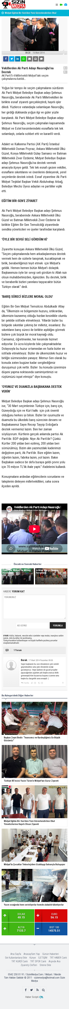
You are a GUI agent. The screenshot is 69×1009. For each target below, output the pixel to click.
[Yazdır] (35, 58)
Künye (33, 957)
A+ (65, 67)
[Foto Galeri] (65, 5)
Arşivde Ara (54, 961)
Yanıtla (26, 683)
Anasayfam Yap (32, 953)
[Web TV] (61, 5)
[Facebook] (5, 58)
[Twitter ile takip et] (31, 990)
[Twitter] (11, 58)
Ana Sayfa (15, 953)
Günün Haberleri (50, 953)
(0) (34, 683)
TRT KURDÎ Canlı (19, 961)
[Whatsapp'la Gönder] (23, 58)
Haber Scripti (32, 997)
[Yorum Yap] (41, 58)
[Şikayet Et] (62, 683)
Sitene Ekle (45, 965)
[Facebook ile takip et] (26, 990)
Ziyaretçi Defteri (29, 965)
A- (65, 71)
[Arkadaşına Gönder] (29, 58)
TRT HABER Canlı (58, 957)
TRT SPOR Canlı (38, 961)
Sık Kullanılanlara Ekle (16, 957)
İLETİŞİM (42, 957)
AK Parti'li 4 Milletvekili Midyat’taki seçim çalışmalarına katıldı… (25, 77)
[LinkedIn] (17, 58)
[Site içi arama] (43, 990)
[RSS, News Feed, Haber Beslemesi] (37, 990)
